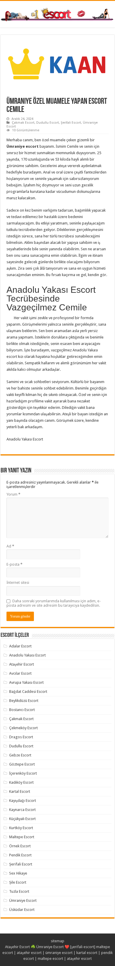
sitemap (57, 941)
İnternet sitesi (17, 582)
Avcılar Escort (20, 673)
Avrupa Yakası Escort (26, 682)
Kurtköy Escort (21, 828)
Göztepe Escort (22, 764)
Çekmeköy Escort (23, 728)
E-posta (14, 564)
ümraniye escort (59, 952)
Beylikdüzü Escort (23, 700)
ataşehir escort (29, 952)
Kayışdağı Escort (22, 800)
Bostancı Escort (22, 710)
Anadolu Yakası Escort (27, 655)
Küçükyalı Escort (22, 819)
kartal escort (86, 952)
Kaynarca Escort (22, 809)
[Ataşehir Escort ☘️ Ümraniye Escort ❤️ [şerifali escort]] (57, 14)
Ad (10, 546)
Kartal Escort (19, 791)
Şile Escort (17, 882)
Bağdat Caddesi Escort (28, 691)
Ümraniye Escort (23, 900)
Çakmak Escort (23, 123)
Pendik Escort (20, 855)
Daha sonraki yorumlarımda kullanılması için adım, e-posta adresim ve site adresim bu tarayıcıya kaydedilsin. (53, 603)
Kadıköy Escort (21, 782)
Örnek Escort (20, 846)
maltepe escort (50, 958)
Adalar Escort (20, 646)
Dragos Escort (21, 737)
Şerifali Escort (71, 123)
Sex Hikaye (18, 873)
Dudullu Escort (47, 123)
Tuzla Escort (19, 891)
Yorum (13, 494)
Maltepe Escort (21, 837)
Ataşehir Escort (21, 664)
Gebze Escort (20, 755)
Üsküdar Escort (21, 909)
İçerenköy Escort (23, 773)
